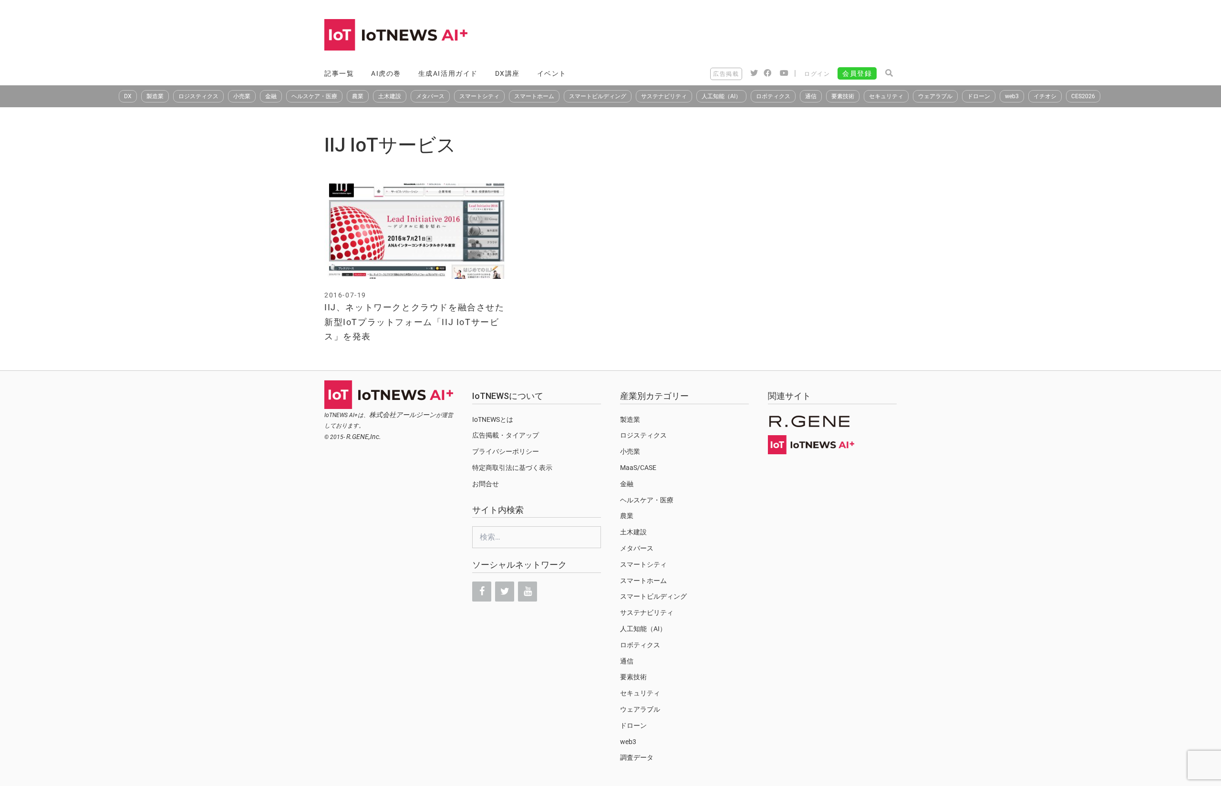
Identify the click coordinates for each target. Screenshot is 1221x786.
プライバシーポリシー (505, 451)
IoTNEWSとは (492, 419)
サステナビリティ (664, 96)
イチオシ (1045, 96)
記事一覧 (339, 73)
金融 (271, 96)
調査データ (636, 757)
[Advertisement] (723, 35)
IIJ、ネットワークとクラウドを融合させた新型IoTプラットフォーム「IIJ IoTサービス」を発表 (414, 321)
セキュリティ (886, 96)
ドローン (978, 96)
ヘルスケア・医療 (314, 96)
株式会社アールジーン (402, 415)
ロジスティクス (198, 96)
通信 (811, 96)
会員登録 (857, 73)
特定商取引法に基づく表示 (512, 467)
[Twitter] (504, 592)
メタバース (430, 96)
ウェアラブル (935, 96)
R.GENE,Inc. (363, 436)
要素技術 (842, 96)
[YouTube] (527, 592)
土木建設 (389, 96)
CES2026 (1083, 96)
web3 (1012, 96)
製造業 (155, 96)
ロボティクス (773, 96)
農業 (357, 96)
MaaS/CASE (638, 467)
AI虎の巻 (386, 73)
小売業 (241, 96)
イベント (552, 73)
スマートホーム (534, 96)
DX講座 (507, 73)
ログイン (817, 74)
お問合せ (485, 484)
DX (128, 96)
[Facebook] (481, 592)
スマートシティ (479, 96)
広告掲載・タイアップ (505, 435)
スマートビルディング (597, 96)
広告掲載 (726, 74)
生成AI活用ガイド (448, 73)
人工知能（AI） (721, 96)
